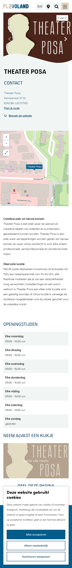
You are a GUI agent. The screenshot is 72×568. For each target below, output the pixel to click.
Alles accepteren (36, 534)
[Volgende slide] (66, 39)
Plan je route (12, 108)
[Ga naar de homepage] (16, 6)
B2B (39, 6)
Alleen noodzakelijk (36, 545)
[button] (34, 168)
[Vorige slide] (10, 39)
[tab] (62, 18)
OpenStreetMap (13, 205)
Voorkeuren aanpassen (36, 556)
